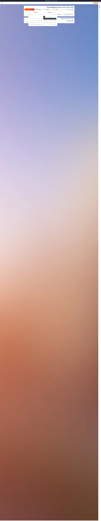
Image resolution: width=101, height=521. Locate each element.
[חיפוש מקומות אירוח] (100, 7)
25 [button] (41, 24)
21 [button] (53, 22)
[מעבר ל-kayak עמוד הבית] (95, 2)
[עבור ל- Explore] (100, 11)
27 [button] (55, 24)
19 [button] (39, 22)
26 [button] (44, 22)
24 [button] (30, 22)
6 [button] (55, 18)
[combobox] (65, 9)
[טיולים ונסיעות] (100, 15)
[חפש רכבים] (100, 8)
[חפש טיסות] (100, 5)
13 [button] (55, 20)
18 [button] (41, 22)
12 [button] (39, 20)
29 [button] (51, 24)
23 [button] (49, 22)
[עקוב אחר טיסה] (100, 12)
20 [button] (55, 22)
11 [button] (41, 20)
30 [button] (49, 24)
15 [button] (51, 20)
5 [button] (39, 18)
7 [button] (53, 18)
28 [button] (53, 24)
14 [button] (53, 20)
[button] (1, 1)
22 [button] (51, 22)
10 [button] (30, 18)
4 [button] (41, 18)
